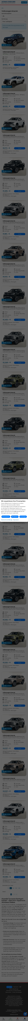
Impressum (16, 520)
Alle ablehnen (15, 516)
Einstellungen (23, 516)
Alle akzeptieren (5, 516)
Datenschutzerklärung (6, 520)
